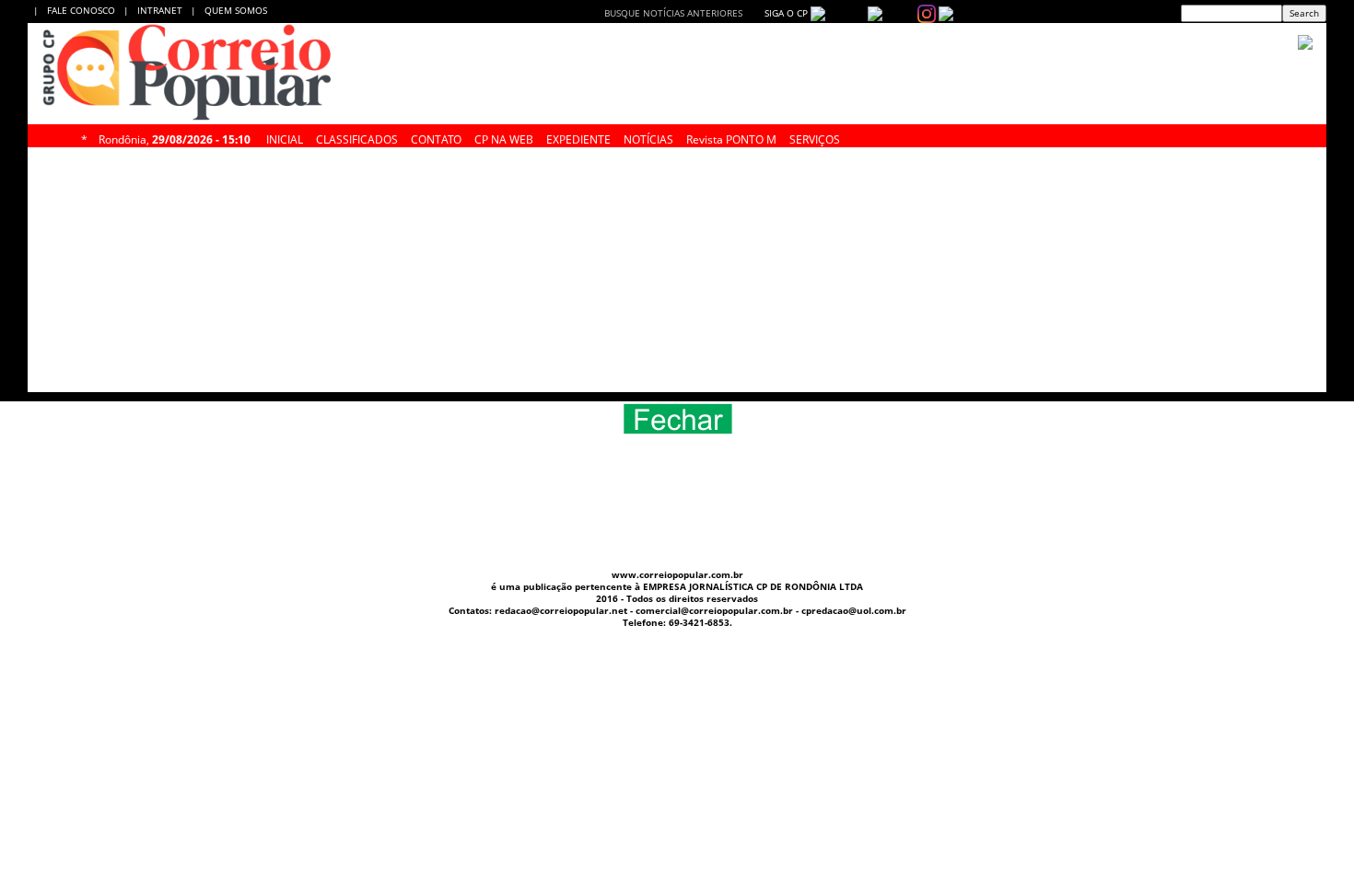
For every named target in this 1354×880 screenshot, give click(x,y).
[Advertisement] (1174, 274)
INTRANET (164, 10)
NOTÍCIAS (648, 137)
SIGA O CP (785, 12)
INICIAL (284, 137)
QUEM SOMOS (235, 10)
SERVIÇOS (814, 137)
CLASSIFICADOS (357, 137)
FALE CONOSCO (84, 10)
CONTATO (436, 137)
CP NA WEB (503, 137)
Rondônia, (175, 137)
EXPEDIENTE (578, 137)
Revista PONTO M (731, 137)
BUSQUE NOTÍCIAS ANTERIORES (673, 12)
